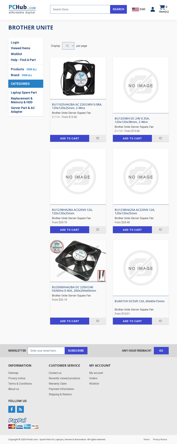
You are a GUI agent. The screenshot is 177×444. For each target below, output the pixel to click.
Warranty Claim (58, 383)
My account (96, 373)
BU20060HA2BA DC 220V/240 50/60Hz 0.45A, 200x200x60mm (74, 289)
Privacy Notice (160, 439)
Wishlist (94, 383)
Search (118, 9)
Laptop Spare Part (24, 92)
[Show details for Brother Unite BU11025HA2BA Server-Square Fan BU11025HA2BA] (78, 78)
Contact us (55, 373)
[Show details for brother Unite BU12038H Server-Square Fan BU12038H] (141, 85)
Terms (146, 439)
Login (15, 42)
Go (161, 350)
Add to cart (69, 138)
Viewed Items (20, 48)
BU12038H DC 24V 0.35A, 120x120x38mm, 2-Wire (132, 120)
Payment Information (61, 389)
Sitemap (13, 373)
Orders (93, 378)
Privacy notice (16, 378)
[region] (25, 102)
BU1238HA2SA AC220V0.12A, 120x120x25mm (135, 211)
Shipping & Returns (60, 394)
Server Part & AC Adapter (23, 109)
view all (31, 69)
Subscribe (76, 350)
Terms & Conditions (20, 383)
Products (17, 69)
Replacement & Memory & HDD (22, 100)
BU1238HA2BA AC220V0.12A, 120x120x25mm (72, 211)
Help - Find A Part (23, 60)
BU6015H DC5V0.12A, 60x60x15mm (140, 301)
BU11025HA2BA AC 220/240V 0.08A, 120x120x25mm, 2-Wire (77, 106)
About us (13, 389)
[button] (153, 9)
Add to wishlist (97, 138)
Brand (15, 75)
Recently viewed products (64, 378)
